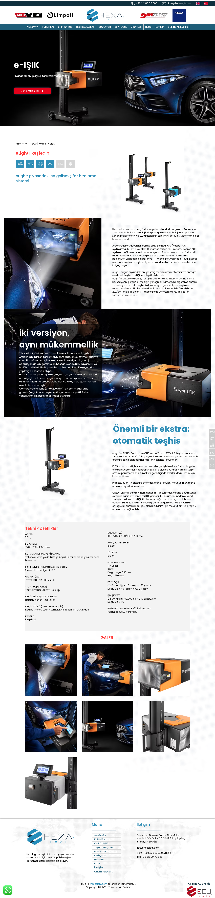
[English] (198, 3)
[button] (65, 27)
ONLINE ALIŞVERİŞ (103, 871)
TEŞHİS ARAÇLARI (103, 847)
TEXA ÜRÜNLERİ (38, 143)
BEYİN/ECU (100, 855)
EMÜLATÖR (100, 851)
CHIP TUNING (101, 843)
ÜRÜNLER (99, 859)
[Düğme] (212, 432)
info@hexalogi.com (179, 3)
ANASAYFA (21, 143)
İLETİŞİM (98, 867)
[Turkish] (206, 3)
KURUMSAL (100, 839)
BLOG (97, 863)
